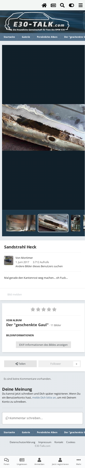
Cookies (70, 442)
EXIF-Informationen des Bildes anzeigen (43, 345)
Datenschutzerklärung (22, 442)
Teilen (22, 364)
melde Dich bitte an (44, 397)
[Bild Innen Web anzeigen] (75, 223)
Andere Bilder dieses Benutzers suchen (39, 266)
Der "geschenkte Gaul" (27, 324)
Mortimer (27, 258)
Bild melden (14, 294)
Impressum (44, 442)
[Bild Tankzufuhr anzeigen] (20, 223)
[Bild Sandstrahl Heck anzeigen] (53, 223)
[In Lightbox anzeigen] (43, 127)
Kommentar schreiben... (26, 418)
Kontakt (58, 442)
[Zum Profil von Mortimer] (8, 260)
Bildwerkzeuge (66, 202)
